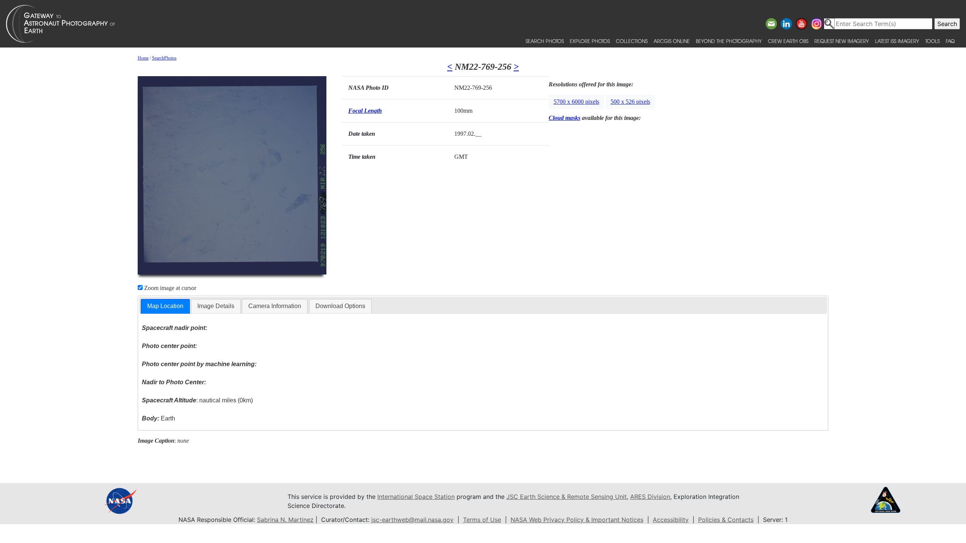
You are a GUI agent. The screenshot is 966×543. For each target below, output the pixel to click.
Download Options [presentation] (340, 306)
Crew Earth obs (788, 40)
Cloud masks (564, 118)
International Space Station (416, 496)
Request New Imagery (841, 40)
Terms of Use (482, 519)
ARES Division (650, 496)
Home (143, 58)
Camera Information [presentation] (274, 306)
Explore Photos (590, 40)
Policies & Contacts (726, 519)
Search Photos (545, 40)
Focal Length (365, 110)
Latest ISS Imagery (897, 40)
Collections (632, 40)
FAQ (950, 40)
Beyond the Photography (729, 40)
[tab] (165, 306)
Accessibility (671, 519)
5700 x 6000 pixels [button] (576, 101)
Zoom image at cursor (169, 288)
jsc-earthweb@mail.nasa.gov (412, 519)
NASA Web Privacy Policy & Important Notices (577, 519)
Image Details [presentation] (215, 306)
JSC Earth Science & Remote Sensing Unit (566, 496)
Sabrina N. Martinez (285, 519)
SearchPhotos (164, 58)
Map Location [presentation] (165, 306)
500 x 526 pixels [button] (630, 101)
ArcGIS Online (672, 40)
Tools (932, 40)
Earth (158, 418)
